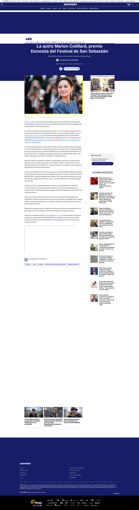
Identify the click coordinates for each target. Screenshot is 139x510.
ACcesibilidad (73, 477)
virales (55, 8)
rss (21, 477)
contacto (22, 472)
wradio (67, 503)
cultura (27, 264)
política (42, 8)
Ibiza (71, 1)
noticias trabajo (82, 8)
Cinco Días (73, 503)
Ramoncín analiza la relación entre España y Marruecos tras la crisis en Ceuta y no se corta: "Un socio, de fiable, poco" (106, 211)
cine (34, 264)
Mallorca (66, 1)
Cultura (71, 42)
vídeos (64, 8)
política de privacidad (75, 475)
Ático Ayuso (13, 1)
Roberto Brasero (120, 1)
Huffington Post (53, 503)
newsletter (23, 475)
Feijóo (19, 1)
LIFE (60, 8)
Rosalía (106, 1)
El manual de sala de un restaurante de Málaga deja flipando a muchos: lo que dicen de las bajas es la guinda (106, 259)
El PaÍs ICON (73, 505)
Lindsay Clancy (83, 1)
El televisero (72, 8)
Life (29, 39)
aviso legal (72, 472)
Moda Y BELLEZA (77, 42)
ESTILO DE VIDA (61, 42)
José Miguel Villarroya (46, 1)
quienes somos (24, 470)
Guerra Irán (55, 1)
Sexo (83, 42)
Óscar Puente (25, 1)
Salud (27, 42)
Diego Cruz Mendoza (34, 1)
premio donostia (73, 264)
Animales (31, 42)
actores (40, 264)
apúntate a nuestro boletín (102, 163)
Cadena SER (81, 500)
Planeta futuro (91, 503)
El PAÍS (51, 500)
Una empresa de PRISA (37, 501)
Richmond (50, 505)
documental (47, 215)
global (49, 8)
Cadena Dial (79, 503)
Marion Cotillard (29, 122)
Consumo (37, 42)
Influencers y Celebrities (50, 42)
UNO (62, 503)
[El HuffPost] (70, 4)
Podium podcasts (66, 505)
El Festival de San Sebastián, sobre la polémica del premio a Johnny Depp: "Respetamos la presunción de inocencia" (53, 422)
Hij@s (66, 42)
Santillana (66, 500)
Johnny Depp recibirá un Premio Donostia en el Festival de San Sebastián (72, 420)
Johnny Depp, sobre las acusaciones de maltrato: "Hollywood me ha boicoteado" (32, 421)
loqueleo (86, 505)
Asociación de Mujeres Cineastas (42, 140)
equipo (21, 468)
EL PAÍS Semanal (85, 503)
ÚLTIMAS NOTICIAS (94, 8)
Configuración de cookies (76, 468)
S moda (80, 505)
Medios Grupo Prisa (37, 505)
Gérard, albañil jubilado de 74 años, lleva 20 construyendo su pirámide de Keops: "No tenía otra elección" (106, 247)
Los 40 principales (59, 500)
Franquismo (76, 1)
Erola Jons (101, 1)
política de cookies (74, 470)
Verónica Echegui (93, 1)
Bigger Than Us (56, 215)
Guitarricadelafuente (130, 1)
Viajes (42, 42)
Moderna (58, 505)
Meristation (94, 505)
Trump (60, 1)
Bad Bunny (112, 1)
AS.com (87, 500)
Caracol (98, 500)
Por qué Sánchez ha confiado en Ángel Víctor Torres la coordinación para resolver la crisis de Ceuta (106, 223)
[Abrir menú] (2, 4)
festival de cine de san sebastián (56, 264)
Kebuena (96, 503)
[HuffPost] (25, 463)
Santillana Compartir (75, 500)
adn (92, 500)
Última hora (128, 4)
